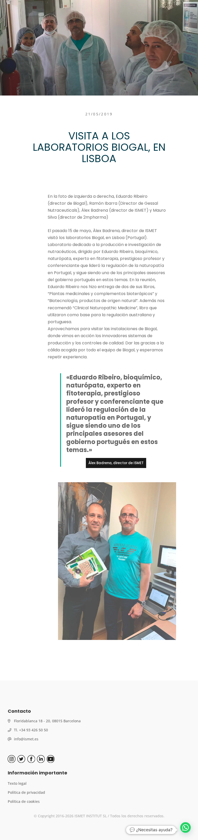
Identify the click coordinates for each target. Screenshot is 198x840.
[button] (185, 827)
